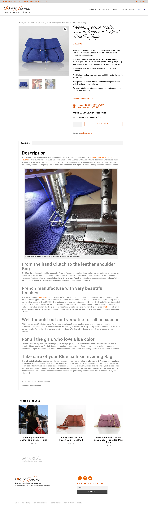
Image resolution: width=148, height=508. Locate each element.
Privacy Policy (68, 503)
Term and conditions (40, 503)
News (124, 9)
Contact (132, 9)
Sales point (19, 503)
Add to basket (104, 124)
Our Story (116, 9)
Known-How (104, 9)
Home (21, 23)
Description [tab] (25, 143)
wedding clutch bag (31, 23)
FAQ (28, 503)
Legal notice (56, 503)
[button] (65, 29)
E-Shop (91, 9)
